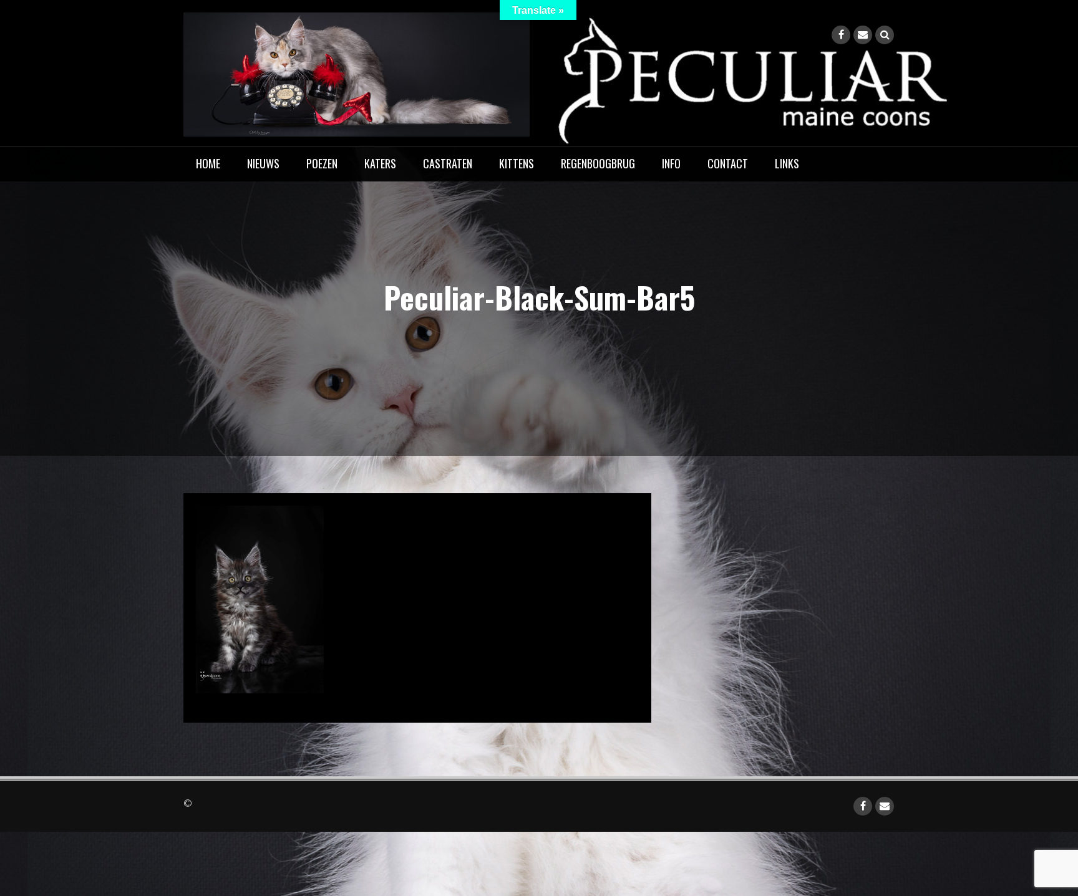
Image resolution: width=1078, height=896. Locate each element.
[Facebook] (841, 35)
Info (671, 163)
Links (787, 163)
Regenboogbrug (598, 163)
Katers (380, 163)
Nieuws (263, 163)
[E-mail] (862, 35)
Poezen (321, 163)
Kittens (516, 163)
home (208, 163)
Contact (727, 163)
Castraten (447, 163)
